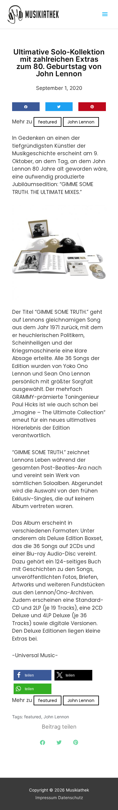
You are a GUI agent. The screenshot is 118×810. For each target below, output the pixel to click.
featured (47, 122)
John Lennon (80, 122)
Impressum (46, 797)
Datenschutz (70, 797)
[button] (26, 106)
